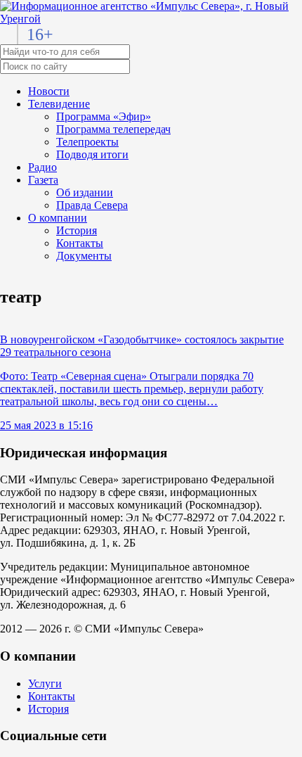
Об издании (84, 192)
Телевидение (59, 104)
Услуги (45, 683)
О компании (57, 218)
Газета (43, 180)
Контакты (79, 243)
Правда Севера (92, 205)
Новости (49, 91)
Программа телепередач (113, 129)
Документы (84, 256)
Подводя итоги (92, 154)
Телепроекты (87, 142)
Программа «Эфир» (103, 116)
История (76, 230)
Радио (42, 167)
